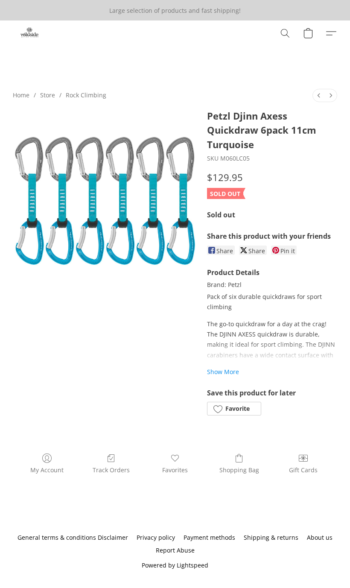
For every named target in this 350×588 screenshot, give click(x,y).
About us (319, 537)
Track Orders (111, 470)
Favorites (175, 470)
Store (47, 95)
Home (21, 95)
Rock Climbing (86, 95)
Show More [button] (223, 372)
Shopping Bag (239, 470)
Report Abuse (175, 550)
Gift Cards (303, 470)
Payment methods (209, 537)
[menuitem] (319, 95)
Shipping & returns (271, 537)
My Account (47, 470)
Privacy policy (156, 537)
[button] (30, 33)
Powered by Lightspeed (175, 565)
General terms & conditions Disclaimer (73, 537)
